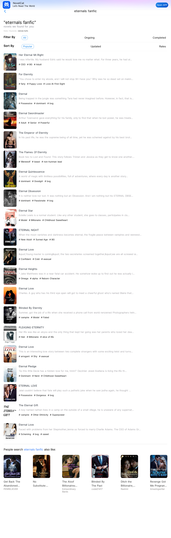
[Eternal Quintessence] (10, 187)
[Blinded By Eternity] (10, 323)
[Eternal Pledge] (10, 381)
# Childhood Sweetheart (55, 220)
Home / (6, 31)
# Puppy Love (35, 83)
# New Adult (26, 239)
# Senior (32, 122)
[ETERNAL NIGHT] (10, 245)
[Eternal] (10, 109)
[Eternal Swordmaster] (10, 128)
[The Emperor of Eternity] (10, 148)
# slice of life (47, 337)
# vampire (24, 317)
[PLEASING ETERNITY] (10, 342)
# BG (30, 64)
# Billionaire (35, 220)
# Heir (22, 337)
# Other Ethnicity (40, 414)
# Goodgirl (38, 181)
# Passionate (39, 200)
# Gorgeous (40, 395)
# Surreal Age (40, 239)
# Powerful (43, 122)
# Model (23, 220)
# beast (36, 161)
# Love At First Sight (54, 83)
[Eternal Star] (10, 226)
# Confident (25, 259)
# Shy (34, 356)
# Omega (24, 278)
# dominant (40, 103)
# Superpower (57, 414)
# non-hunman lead (52, 161)
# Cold (36, 259)
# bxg (50, 103)
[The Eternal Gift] (10, 420)
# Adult (38, 64)
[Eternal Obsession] (10, 206)
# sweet (45, 434)
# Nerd (36, 376)
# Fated (45, 317)
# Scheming (25, 434)
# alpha (34, 278)
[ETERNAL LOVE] (10, 401)
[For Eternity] (10, 89)
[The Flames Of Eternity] (10, 167)
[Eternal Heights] (10, 284)
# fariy (22, 83)
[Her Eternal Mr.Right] (10, 70)
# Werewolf (25, 161)
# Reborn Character (50, 278)
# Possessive (26, 103)
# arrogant (24, 356)
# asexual (46, 259)
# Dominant (25, 376)
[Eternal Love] (10, 265)
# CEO (22, 64)
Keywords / (13, 31)
